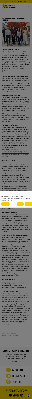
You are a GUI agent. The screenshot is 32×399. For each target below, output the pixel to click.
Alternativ (5, 204)
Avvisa (20, 204)
